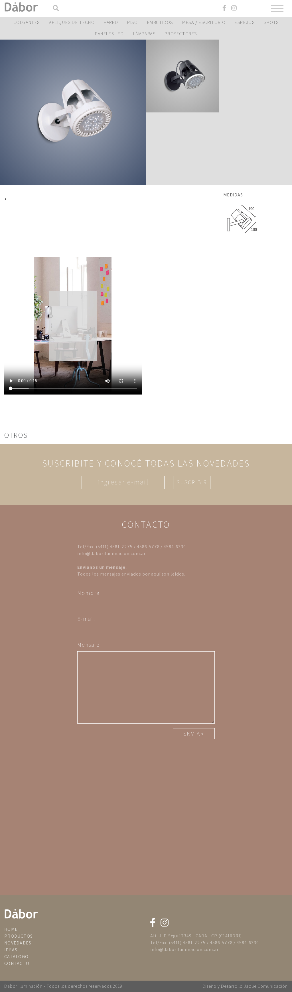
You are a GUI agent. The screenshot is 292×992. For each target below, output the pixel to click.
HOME (11, 929)
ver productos (73, 112)
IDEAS (10, 950)
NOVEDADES (18, 943)
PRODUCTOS (18, 936)
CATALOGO (16, 957)
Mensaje (88, 644)
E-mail (86, 619)
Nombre (88, 593)
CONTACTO (16, 963)
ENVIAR (193, 733)
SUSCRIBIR (192, 482)
